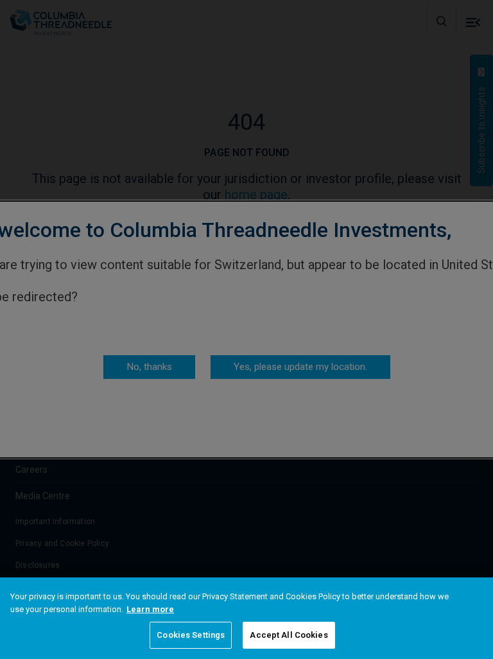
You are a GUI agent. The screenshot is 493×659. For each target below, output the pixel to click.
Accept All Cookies (288, 635)
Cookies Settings (191, 635)
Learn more (150, 609)
